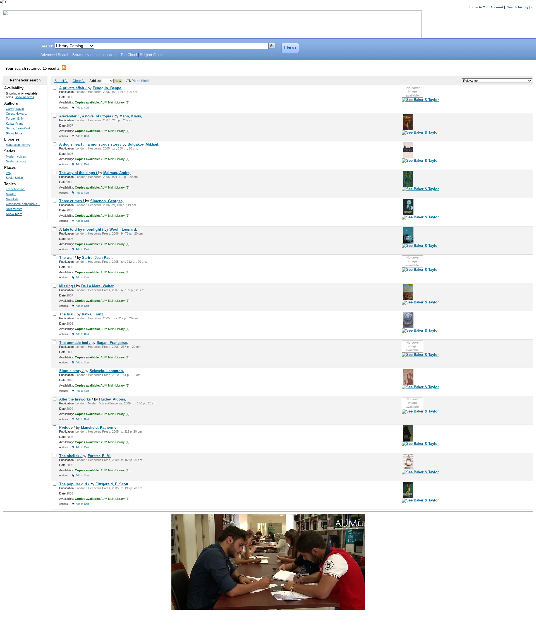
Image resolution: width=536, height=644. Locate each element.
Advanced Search (54, 55)
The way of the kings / (78, 173)
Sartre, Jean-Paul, (97, 257)
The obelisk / (71, 456)
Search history (517, 7)
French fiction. (15, 189)
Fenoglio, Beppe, (107, 88)
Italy (8, 173)
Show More (14, 133)
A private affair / (73, 88)
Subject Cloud (151, 55)
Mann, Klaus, (130, 116)
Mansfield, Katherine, (99, 427)
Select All (61, 81)
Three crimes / (72, 201)
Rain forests (14, 209)
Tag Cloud (129, 55)
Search (47, 46)
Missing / (67, 286)
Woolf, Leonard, (123, 229)
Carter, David (15, 108)
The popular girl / (74, 484)
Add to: (95, 81)
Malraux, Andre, (117, 173)
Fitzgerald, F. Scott (111, 484)
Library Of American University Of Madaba (18, 46)
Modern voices (16, 156)
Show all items (24, 97)
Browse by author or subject (95, 55)
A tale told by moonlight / (81, 229)
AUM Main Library (18, 144)
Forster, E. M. (99, 456)
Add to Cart (82, 107)
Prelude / (67, 427)
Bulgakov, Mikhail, (143, 144)
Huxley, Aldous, (112, 399)
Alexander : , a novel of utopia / (86, 116)
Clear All (79, 81)
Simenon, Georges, (107, 201)
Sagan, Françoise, (112, 343)
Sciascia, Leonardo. (107, 371)
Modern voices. (16, 161)
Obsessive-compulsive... (23, 204)
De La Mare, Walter (97, 286)
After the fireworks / (76, 399)
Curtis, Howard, (16, 113)
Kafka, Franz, (93, 314)
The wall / (68, 257)
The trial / (68, 314)
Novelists (12, 199)
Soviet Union (14, 177)
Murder (11, 194)
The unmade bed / (75, 343)
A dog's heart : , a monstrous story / (90, 144)
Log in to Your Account (486, 7)
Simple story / (72, 371)
